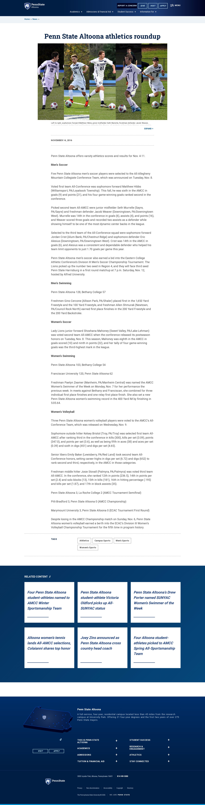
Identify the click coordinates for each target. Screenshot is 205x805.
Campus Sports (102, 540)
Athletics (84, 540)
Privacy (79, 788)
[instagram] (42, 739)
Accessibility (108, 788)
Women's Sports (88, 547)
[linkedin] (54, 739)
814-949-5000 (122, 776)
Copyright (119, 788)
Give (142, 6)
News (35, 19)
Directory (130, 788)
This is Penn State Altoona (88, 741)
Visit (152, 6)
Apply (163, 6)
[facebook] (36, 739)
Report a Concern (127, 6)
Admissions (84, 755)
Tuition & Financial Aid (91, 761)
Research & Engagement (137, 747)
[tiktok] (61, 739)
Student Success (125, 11)
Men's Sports (122, 540)
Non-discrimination (92, 788)
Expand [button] (148, 129)
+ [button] (116, 741)
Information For (147, 11)
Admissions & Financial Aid (98, 11)
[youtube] (48, 739)
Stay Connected (139, 761)
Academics (75, 11)
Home (27, 19)
